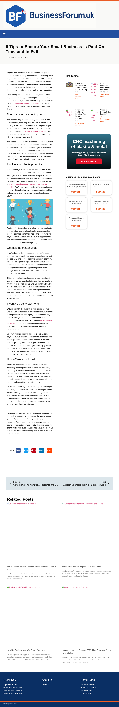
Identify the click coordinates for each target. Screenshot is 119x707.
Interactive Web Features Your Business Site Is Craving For (81, 87)
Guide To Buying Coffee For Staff (105, 112)
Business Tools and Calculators (83, 177)
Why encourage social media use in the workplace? (105, 87)
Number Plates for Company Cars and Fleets (81, 567)
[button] (4, 34)
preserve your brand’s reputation (28, 103)
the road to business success (35, 131)
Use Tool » (76, 192)
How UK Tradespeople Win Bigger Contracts (26, 650)
